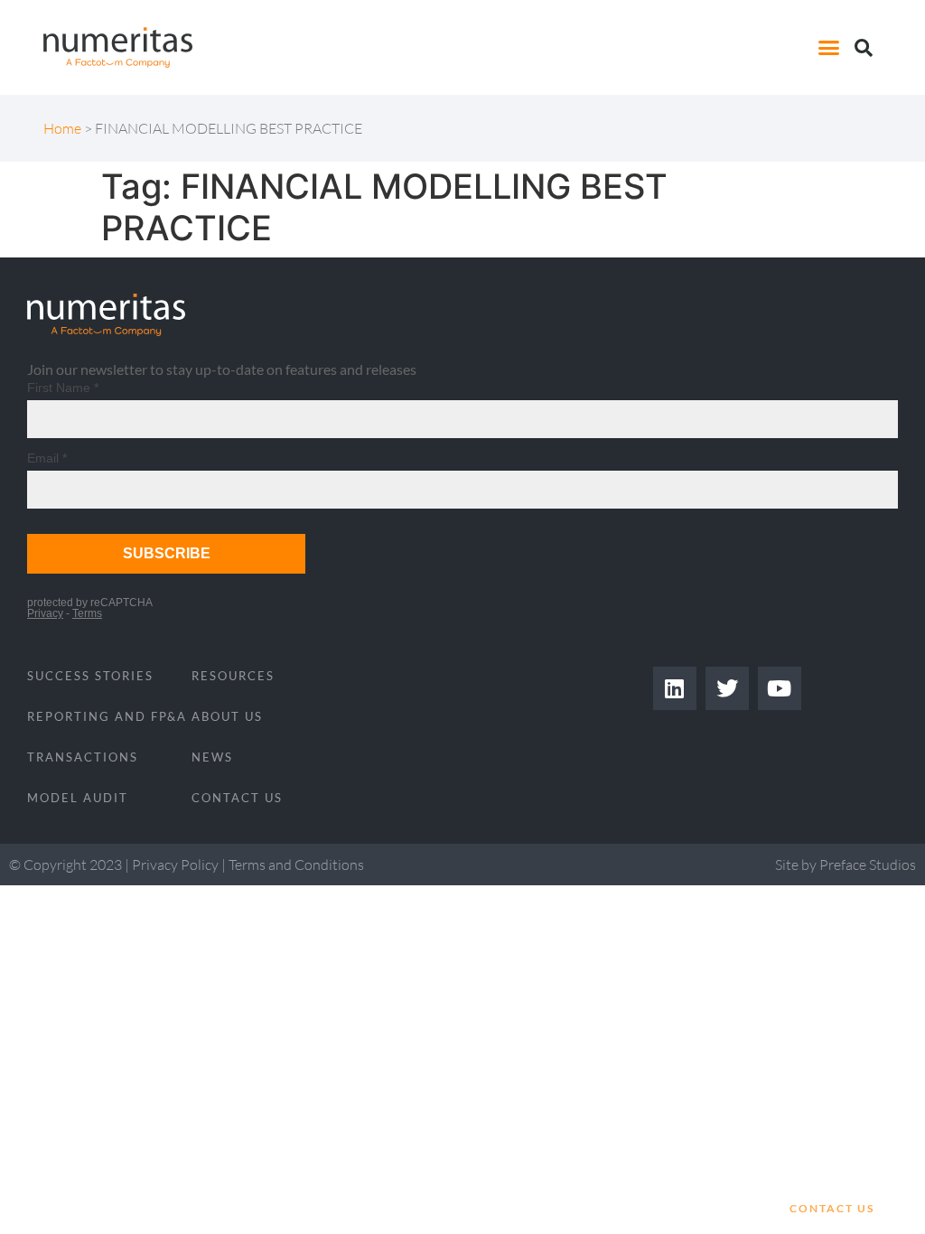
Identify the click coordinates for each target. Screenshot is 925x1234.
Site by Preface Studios (845, 864)
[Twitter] (727, 688)
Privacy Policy (175, 864)
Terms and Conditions (296, 864)
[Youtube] (779, 688)
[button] (829, 48)
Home (62, 128)
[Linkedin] (674, 688)
